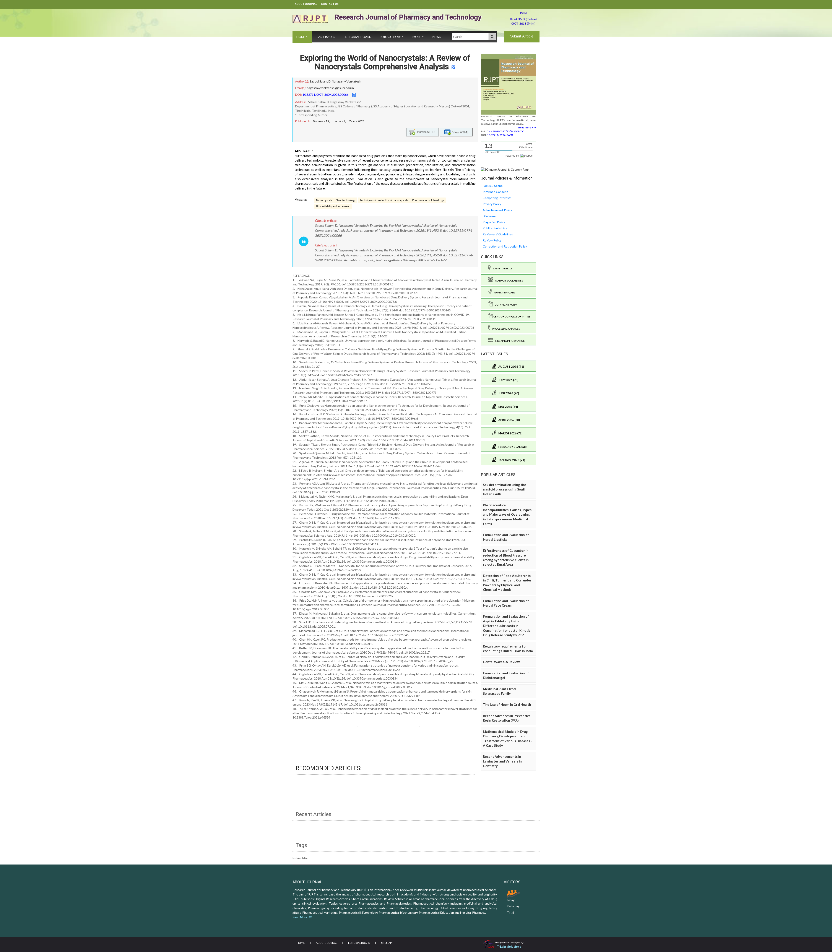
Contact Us (329, 3)
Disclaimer (490, 216)
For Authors (391, 37)
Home (301, 37)
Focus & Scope (493, 186)
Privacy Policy (492, 204)
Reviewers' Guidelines (498, 234)
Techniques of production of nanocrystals (383, 200)
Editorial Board (357, 37)
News (436, 37)
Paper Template (503, 292)
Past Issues (326, 37)
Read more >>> (527, 127)
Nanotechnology (346, 200)
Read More (300, 917)
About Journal (306, 3)
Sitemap (386, 942)
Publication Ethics (495, 228)
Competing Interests (497, 198)
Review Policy (492, 240)
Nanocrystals (324, 200)
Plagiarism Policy (494, 222)
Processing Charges (505, 328)
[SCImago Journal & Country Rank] (505, 169)
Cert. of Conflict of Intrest (512, 316)
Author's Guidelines (508, 280)
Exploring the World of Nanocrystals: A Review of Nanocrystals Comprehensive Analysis (385, 62)
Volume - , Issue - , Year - (338, 121)
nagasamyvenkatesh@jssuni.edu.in (330, 88)
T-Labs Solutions (509, 946)
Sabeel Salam (318, 81)
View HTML (459, 132)
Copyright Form (505, 304)
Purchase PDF (425, 131)
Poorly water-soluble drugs (428, 200)
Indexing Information (509, 340)
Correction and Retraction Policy (505, 246)
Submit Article (521, 36)
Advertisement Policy (497, 210)
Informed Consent (495, 192)
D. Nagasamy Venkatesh (344, 81)
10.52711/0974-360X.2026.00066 (325, 94)
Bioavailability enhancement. (333, 206)
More (417, 37)
